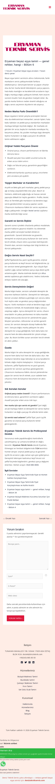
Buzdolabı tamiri (27, 680)
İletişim (27, 714)
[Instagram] (29, 662)
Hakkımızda (27, 704)
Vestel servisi (34, 210)
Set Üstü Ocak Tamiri (27, 689)
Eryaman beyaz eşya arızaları (26, 71)
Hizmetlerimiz (28, 707)
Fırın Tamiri (27, 686)
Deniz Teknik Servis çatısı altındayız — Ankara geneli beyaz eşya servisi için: (27, 779)
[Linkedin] (33, 662)
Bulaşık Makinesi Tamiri (28, 676)
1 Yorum (8, 71)
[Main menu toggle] (50, 7)
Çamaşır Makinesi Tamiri (27, 683)
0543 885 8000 (32, 465)
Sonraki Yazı (45, 518)
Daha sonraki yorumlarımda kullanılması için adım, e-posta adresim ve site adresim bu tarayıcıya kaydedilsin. (26, 607)
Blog (27, 710)
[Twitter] (26, 662)
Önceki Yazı (9, 518)
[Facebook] (22, 662)
